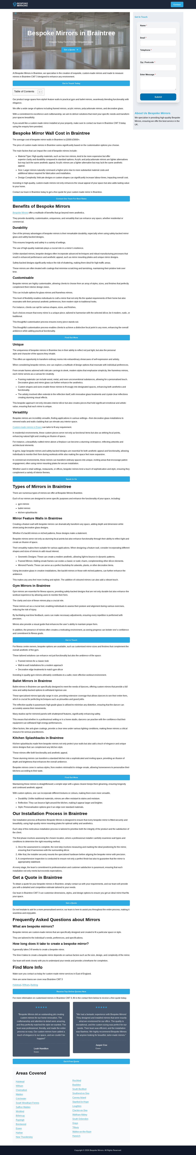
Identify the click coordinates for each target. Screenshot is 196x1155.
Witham (25, 985)
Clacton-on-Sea (79, 1110)
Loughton (76, 1106)
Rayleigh (20, 1120)
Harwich (76, 1136)
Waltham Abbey (79, 1114)
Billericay (20, 1116)
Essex (19, 1128)
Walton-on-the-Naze (81, 1132)
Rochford (76, 1080)
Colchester (21, 1098)
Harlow (19, 1133)
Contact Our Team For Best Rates (71, 199)
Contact (177, 4)
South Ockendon (80, 1119)
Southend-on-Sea (80, 1093)
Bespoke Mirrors (20, 213)
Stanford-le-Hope (80, 1102)
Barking (34, 985)
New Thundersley (24, 1137)
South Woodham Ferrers (27, 1103)
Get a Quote (69, 50)
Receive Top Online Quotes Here (71, 991)
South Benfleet (79, 1089)
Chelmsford (21, 1090)
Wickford (20, 1111)
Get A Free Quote (71, 1061)
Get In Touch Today (71, 83)
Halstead (17, 985)
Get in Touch (71, 640)
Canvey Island (79, 1097)
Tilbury (75, 1127)
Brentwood (21, 1124)
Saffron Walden (23, 1107)
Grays (75, 1123)
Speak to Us (71, 479)
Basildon (76, 1085)
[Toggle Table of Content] (39, 92)
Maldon (19, 1094)
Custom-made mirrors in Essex (27, 427)
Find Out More (71, 337)
